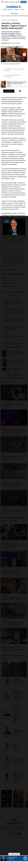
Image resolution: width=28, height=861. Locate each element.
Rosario (22, 9)
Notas (2, 15)
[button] (24, 54)
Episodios (9, 86)
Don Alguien (7, 15)
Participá (23, 2)
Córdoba (16, 9)
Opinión (17, 2)
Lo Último (4, 9)
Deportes (6, 2)
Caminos (12, 2)
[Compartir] (20, 91)
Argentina (10, 9)
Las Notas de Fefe (15, 15)
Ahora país (14, 13)
